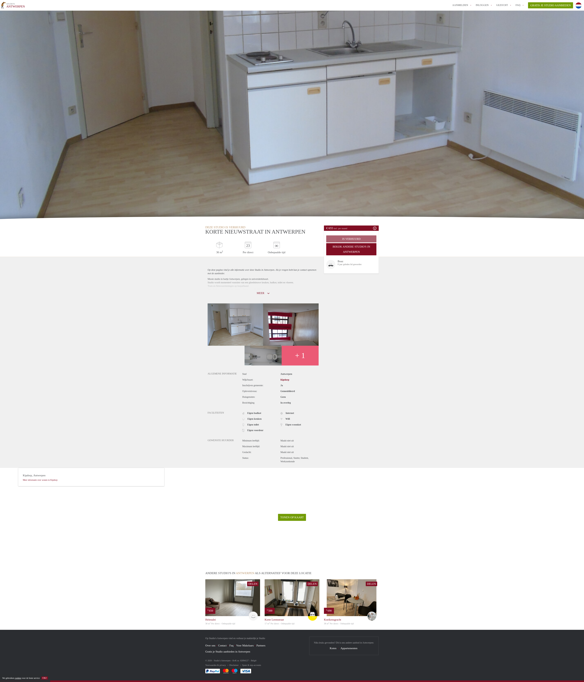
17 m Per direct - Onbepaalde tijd (279, 624)
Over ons (210, 645)
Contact (222, 645)
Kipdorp (284, 379)
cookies (18, 678)
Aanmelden (460, 5)
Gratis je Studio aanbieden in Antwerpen (227, 651)
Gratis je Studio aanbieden (550, 5)
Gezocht (502, 5)
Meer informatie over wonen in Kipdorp (40, 480)
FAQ (518, 5)
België (253, 660)
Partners (260, 645)
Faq (231, 645)
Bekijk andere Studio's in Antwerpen (351, 249)
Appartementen (349, 648)
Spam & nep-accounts (251, 665)
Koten (333, 648)
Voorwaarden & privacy (215, 665)
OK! (44, 678)
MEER (261, 293)
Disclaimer (234, 665)
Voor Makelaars (245, 645)
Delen (252, 583)
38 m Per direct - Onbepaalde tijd (339, 624)
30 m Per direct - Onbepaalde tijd (220, 624)
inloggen (482, 5)
